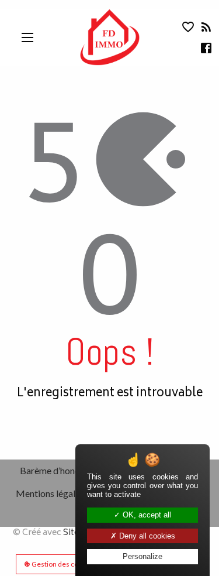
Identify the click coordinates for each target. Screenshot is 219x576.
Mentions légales (50, 493)
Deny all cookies (146, 536)
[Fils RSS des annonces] (205, 30)
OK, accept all (145, 514)
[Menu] (27, 37)
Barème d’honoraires (61, 470)
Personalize (142, 556)
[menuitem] (61, 471)
